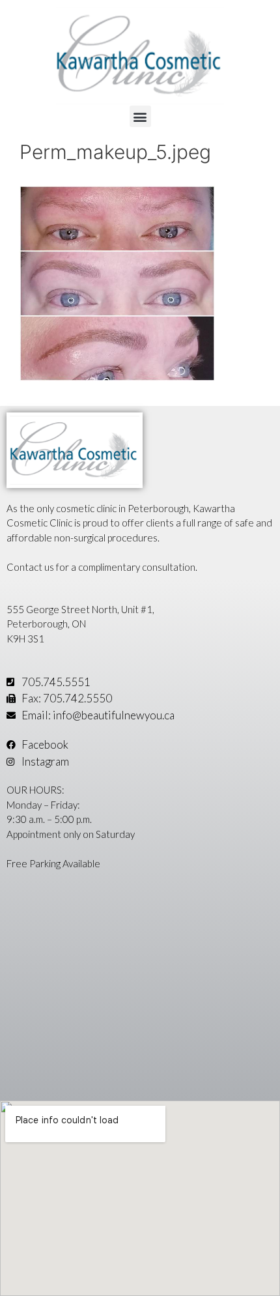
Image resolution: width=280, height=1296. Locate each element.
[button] (140, 116)
